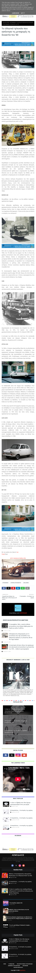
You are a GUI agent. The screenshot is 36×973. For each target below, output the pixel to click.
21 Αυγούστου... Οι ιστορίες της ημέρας (16, 730)
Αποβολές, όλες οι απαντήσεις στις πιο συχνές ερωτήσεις (18, 910)
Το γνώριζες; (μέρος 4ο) (15, 902)
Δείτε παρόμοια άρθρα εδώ (18, 558)
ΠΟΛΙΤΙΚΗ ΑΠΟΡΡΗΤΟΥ (18, 967)
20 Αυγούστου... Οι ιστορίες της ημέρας (16, 721)
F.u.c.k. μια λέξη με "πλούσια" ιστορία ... (20, 925)
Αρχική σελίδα (6, 22)
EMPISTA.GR (23, 613)
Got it (23, 13)
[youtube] (24, 755)
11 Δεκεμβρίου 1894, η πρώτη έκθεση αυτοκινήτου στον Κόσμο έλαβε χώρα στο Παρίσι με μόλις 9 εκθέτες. (21, 626)
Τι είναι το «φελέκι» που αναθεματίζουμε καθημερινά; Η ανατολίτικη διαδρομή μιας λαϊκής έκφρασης (21, 891)
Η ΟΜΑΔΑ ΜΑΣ (11, 963)
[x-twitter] (11, 755)
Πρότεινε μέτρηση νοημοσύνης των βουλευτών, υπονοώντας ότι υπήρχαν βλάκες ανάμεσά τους (19, 917)
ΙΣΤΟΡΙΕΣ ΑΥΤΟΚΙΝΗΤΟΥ (16, 582)
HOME (4, 963)
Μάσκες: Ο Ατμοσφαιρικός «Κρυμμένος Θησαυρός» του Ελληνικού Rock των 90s (20, 874)
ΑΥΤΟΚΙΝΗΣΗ (13, 22)
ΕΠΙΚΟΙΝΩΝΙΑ (25, 965)
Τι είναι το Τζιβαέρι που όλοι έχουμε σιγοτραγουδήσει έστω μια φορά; (15, 710)
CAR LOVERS (26, 582)
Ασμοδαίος (22, 970)
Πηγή (3, 554)
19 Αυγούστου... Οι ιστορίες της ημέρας (16, 740)
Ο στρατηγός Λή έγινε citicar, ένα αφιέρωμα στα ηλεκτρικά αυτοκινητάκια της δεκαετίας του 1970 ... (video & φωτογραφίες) (21, 647)
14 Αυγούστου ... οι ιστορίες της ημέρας (20, 881)
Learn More (15, 13)
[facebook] (5, 755)
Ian (18, 552)
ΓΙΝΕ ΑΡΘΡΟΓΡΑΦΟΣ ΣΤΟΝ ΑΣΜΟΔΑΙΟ (25, 963)
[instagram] (18, 755)
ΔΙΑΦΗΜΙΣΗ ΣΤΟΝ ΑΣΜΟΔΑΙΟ (14, 965)
